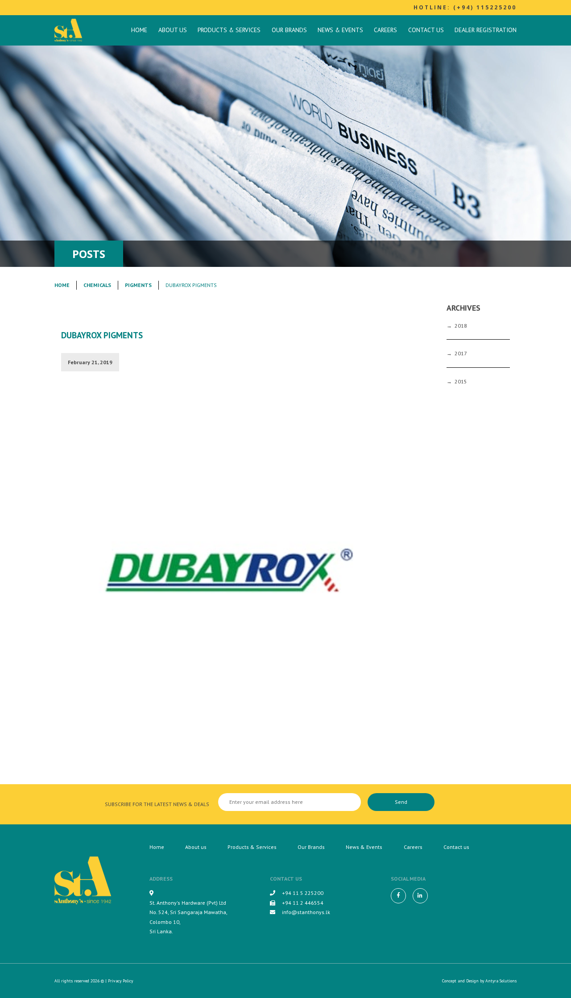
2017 (461, 353)
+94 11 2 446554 (302, 902)
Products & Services (229, 30)
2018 (461, 325)
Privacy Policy (120, 981)
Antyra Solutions (501, 981)
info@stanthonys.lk (306, 912)
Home (139, 30)
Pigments (138, 285)
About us (172, 30)
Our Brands (289, 30)
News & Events (340, 30)
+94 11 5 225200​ (302, 893)
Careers (385, 30)
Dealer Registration (486, 30)
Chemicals (97, 285)
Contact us (426, 30)
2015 (461, 381)
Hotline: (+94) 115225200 (465, 7)
